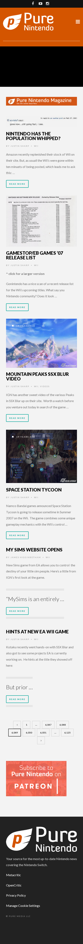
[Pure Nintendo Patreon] (36, 778)
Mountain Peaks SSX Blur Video (37, 376)
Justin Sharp (19, 146)
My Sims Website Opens (34, 549)
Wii (36, 146)
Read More (17, 184)
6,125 (67, 732)
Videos (45, 386)
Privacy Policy (16, 895)
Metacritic (13, 875)
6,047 (48, 724)
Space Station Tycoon (34, 489)
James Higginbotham (25, 557)
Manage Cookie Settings (23, 905)
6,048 (62, 724)
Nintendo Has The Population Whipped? (33, 136)
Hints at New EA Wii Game (37, 631)
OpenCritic (14, 885)
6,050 (29, 732)
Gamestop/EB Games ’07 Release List (34, 255)
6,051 (43, 732)
